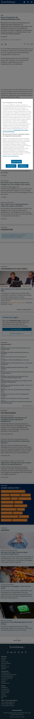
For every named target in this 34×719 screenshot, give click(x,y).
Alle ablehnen (11, 166)
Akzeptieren (23, 166)
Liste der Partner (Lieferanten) (11, 156)
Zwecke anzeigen (16, 161)
